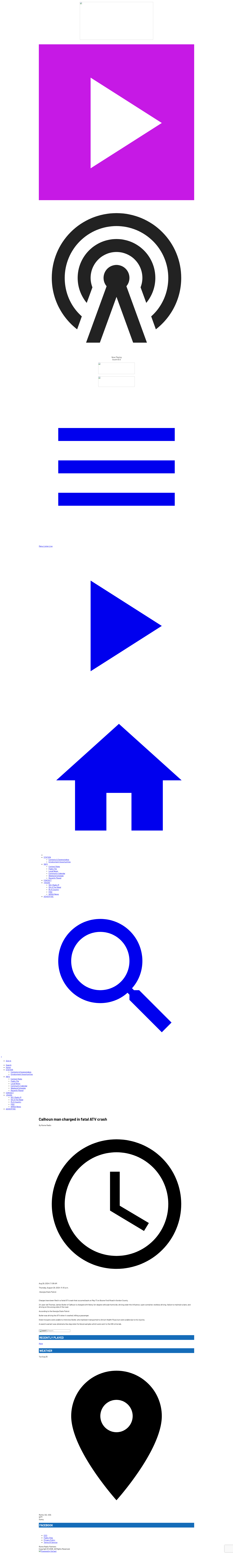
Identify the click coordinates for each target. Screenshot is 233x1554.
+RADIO (47, 882)
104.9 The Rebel (55, 887)
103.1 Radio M (54, 885)
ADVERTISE (49, 896)
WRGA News (54, 894)
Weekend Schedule (56, 875)
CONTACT (48, 880)
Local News (53, 871)
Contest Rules (54, 866)
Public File (53, 869)
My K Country (54, 889)
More (41, 1343)
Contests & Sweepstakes (59, 859)
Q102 (50, 892)
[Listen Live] (116, 121)
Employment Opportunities (60, 862)
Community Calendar (57, 873)
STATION (47, 857)
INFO (46, 864)
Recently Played (55, 878)
